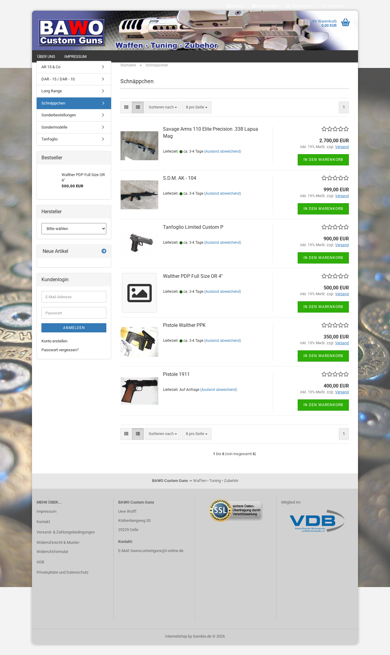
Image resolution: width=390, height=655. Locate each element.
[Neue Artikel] (103, 251)
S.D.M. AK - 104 (179, 178)
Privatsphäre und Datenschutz (62, 572)
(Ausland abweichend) (222, 151)
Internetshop (176, 636)
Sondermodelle (54, 127)
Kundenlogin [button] (301, 6)
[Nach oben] (373, 645)
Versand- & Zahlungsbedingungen (66, 532)
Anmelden (74, 328)
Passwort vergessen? (60, 350)
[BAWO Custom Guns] (73, 30)
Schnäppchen (53, 103)
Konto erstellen (54, 341)
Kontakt (43, 521)
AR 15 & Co (50, 67)
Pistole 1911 (176, 374)
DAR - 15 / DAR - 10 (58, 79)
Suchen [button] (236, 6)
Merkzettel (335, 6)
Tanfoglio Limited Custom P (193, 227)
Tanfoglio (49, 139)
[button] (265, 6)
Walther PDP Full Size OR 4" (193, 276)
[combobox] (163, 107)
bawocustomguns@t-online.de (157, 550)
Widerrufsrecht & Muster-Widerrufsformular (58, 547)
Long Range (51, 91)
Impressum (46, 511)
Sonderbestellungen (58, 115)
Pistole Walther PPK (184, 325)
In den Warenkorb (323, 160)
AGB (40, 562)
